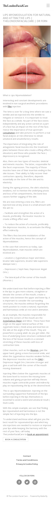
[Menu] (48, 4)
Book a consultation (15, 439)
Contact (27, 456)
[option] (27, 226)
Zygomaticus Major (12, 320)
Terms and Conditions (27, 460)
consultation (9, 132)
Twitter (27, 482)
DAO (40, 359)
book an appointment (37, 434)
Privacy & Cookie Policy (27, 464)
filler (10, 106)
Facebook (19, 482)
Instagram (35, 482)
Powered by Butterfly (38, 496)
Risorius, (34, 350)
